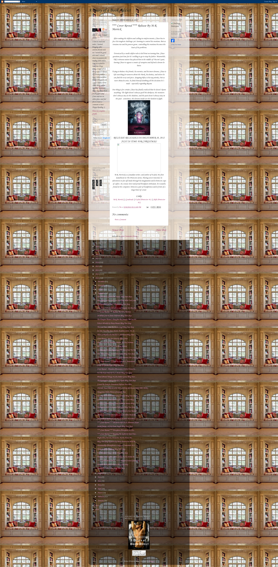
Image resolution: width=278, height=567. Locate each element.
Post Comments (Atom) (129, 236)
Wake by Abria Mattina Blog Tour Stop (111, 449)
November (101, 285)
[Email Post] (147, 207)
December (101, 282)
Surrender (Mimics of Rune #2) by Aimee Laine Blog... (116, 400)
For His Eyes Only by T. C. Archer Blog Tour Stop (114, 373)
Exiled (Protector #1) (143, 199)
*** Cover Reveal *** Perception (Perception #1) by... (116, 430)
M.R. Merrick (118, 199)
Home (140, 230)
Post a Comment (120, 220)
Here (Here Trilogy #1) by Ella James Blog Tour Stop (116, 354)
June (99, 481)
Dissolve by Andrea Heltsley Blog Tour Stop (112, 465)
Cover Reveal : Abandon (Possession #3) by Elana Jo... (116, 369)
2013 (97, 274)
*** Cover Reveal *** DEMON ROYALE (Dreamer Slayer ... (118, 423)
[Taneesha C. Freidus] (173, 42)
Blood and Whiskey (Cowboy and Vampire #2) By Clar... (117, 308)
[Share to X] (156, 207)
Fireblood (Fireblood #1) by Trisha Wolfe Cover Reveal (116, 411)
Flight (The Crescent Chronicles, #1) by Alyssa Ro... (115, 438)
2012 (97, 278)
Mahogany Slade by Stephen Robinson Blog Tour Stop (116, 407)
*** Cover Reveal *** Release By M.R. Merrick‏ (113, 312)
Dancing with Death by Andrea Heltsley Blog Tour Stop (116, 396)
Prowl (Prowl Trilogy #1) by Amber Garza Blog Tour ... (117, 377)
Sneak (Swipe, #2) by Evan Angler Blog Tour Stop (114, 426)
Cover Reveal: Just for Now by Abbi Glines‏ (112, 339)
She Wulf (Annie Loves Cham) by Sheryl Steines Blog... (116, 403)
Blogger (151, 561)
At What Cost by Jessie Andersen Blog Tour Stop (114, 316)
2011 (97, 506)
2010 (97, 510)
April (100, 489)
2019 (97, 251)
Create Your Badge (176, 44)
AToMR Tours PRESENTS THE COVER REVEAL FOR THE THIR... (123, 388)
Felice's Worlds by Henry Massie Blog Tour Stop (114, 323)
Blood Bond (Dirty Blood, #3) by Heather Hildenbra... (116, 419)
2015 (97, 266)
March (100, 493)
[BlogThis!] (154, 207)
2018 (97, 255)
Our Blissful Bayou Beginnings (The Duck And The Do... (117, 350)
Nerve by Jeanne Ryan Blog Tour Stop (110, 365)
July (99, 477)
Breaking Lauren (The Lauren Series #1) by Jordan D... (116, 457)
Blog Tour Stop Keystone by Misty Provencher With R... (116, 442)
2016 (97, 262)
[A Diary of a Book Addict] (139, 549)
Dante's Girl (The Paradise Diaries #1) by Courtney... (115, 342)
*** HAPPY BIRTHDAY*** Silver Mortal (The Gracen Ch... (119, 358)
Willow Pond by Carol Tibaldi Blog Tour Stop (113, 304)
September (101, 293)
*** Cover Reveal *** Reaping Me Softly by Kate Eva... (117, 434)
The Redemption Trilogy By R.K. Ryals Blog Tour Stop (116, 381)
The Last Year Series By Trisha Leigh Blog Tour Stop (115, 327)
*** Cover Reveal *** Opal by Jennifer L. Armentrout (116, 361)
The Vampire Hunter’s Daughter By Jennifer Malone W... (117, 320)
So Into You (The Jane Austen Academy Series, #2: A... (116, 331)
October (100, 289)
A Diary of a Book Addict (110, 10)
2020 (97, 247)
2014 (97, 270)
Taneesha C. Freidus (176, 37)
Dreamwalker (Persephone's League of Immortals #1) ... (116, 445)
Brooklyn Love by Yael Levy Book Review (112, 346)
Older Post (161, 230)
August (100, 473)
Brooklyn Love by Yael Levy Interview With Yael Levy (116, 300)
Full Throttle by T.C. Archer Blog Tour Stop (112, 453)
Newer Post (117, 230)
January (101, 501)
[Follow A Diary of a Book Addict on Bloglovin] (101, 139)
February (101, 497)
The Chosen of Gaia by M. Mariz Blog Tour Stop (114, 297)
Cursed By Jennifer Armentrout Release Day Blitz (114, 384)
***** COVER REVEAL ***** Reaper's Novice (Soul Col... (118, 461)
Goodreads (129, 199)
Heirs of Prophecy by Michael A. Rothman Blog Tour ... (116, 335)
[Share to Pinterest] (160, 207)
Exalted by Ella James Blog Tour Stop (110, 468)
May (99, 485)
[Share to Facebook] (158, 207)
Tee (106, 30)
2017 (97, 259)
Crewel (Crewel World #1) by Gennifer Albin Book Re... (117, 415)
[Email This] (152, 207)
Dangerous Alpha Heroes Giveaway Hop (111, 392)
